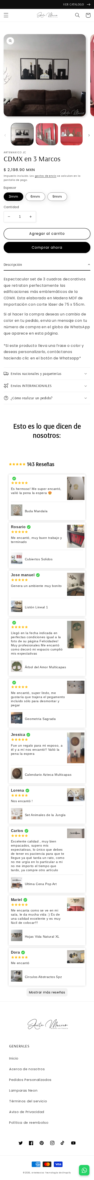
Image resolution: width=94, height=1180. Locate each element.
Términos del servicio (28, 1101)
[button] (6, 15)
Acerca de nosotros (27, 1069)
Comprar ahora (47, 247)
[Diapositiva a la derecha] (89, 135)
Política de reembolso (28, 1122)
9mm (57, 196)
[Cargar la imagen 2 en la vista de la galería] (47, 134)
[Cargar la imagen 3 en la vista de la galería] (71, 134)
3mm (13, 196)
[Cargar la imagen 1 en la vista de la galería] (22, 134)
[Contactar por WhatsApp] (84, 1170)
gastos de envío (45, 176)
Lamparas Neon (23, 1090)
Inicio (13, 1058)
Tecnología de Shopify (58, 1172)
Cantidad (11, 207)
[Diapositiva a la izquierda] (5, 135)
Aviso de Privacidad (26, 1112)
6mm (35, 196)
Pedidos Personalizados (30, 1080)
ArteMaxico (37, 1172)
